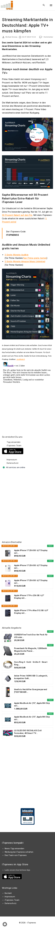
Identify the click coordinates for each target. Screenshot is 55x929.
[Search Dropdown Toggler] (44, 5)
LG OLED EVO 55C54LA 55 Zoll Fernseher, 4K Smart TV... (28, 731)
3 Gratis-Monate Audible (16, 255)
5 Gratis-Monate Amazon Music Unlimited (25, 261)
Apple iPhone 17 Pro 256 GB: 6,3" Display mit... (29, 596)
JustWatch (20, 359)
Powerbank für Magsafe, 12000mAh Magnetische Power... (30, 649)
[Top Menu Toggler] (51, 5)
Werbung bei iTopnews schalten (19, 852)
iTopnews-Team (14, 445)
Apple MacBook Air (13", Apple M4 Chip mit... (32, 718)
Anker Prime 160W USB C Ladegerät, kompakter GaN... (31, 677)
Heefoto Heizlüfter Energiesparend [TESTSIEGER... (30, 690)
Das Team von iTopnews (16, 855)
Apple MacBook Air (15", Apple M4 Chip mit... (32, 704)
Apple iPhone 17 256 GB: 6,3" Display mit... (31, 551)
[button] (5, 924)
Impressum (12, 460)
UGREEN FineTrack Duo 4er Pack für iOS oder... (31, 636)
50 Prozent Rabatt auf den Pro (17, 215)
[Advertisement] (27, 505)
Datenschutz (13, 463)
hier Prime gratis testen (35, 258)
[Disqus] (27, 394)
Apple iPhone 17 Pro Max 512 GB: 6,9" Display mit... (31, 611)
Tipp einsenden (13, 442)
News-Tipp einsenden (14, 848)
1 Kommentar (48, 37)
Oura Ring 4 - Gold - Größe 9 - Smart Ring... (31, 663)
